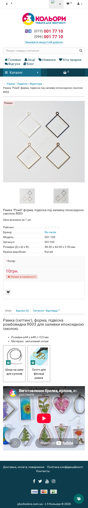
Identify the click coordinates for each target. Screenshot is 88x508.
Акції (31, 60)
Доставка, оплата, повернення (23, 467)
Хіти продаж (72, 60)
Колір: (12, 261)
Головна (14, 60)
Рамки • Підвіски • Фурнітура (24, 83)
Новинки (49, 60)
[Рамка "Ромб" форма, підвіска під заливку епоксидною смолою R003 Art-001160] (27, 195)
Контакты (43, 471)
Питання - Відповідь (46, 310)
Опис (8, 310)
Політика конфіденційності (65, 467)
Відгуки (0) (22, 310)
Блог (30, 64)
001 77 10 (48, 31)
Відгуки (14, 64)
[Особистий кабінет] (79, 3)
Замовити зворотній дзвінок (44, 42)
